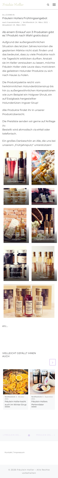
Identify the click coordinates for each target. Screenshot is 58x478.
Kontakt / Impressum (15, 452)
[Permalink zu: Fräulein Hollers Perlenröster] (42, 381)
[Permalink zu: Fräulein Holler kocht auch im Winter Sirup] (15, 381)
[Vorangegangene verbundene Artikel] (46, 362)
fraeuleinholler (13, 22)
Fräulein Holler (25, 469)
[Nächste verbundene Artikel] (52, 362)
